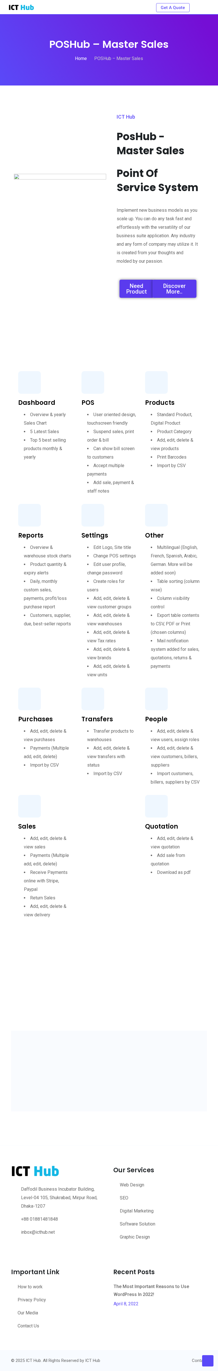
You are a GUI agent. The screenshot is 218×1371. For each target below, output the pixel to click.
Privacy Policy (32, 1299)
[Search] (198, 7)
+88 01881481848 (39, 1219)
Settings (94, 535)
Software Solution (137, 1224)
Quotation (161, 826)
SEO (124, 1198)
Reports (30, 535)
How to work (30, 1286)
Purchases (35, 719)
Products (160, 402)
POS (87, 402)
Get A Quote (173, 7)
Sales (27, 826)
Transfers (97, 719)
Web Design (132, 1185)
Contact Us (28, 1326)
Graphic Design (135, 1237)
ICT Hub (92, 1360)
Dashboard (36, 402)
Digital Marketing (137, 1211)
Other (154, 535)
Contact (199, 1360)
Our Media (28, 1313)
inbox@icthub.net (38, 1232)
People (156, 719)
